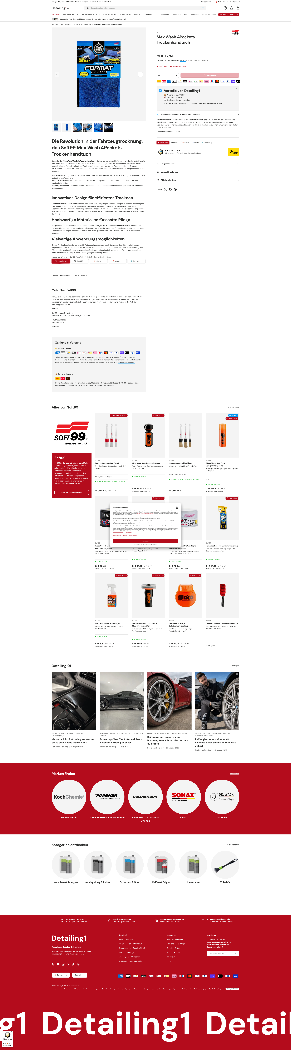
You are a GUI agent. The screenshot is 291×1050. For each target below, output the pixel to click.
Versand (183, 60)
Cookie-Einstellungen (216, 989)
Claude (186, 142)
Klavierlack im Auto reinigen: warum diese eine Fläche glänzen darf (73, 741)
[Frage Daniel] (225, 7)
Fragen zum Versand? (105, 385)
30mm (110, 477)
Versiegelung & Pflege (176, 944)
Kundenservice (207, 2)
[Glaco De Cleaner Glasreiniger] (111, 595)
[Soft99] (72, 433)
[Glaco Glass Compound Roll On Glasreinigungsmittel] (148, 595)
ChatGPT (176, 142)
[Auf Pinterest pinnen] (175, 189)
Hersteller (56, 14)
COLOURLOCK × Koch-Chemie (145, 819)
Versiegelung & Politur (91, 14)
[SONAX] (183, 797)
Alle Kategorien (57, 24)
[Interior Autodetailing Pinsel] (185, 435)
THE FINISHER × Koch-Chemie (107, 817)
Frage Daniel (164, 142)
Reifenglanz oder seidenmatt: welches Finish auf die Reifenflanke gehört (215, 743)
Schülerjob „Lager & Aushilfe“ (130, 961)
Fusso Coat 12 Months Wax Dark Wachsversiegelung (108, 547)
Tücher (75, 24)
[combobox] (145, 8)
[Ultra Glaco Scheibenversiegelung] (148, 435)
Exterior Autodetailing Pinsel (107, 463)
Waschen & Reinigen (71, 14)
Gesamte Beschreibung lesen (168, 132)
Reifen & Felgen (124, 14)
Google (196, 142)
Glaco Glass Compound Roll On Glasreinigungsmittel (144, 624)
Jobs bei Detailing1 (126, 952)
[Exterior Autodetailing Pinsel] (111, 435)
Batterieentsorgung (200, 989)
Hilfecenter (77, 989)
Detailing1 (60, 986)
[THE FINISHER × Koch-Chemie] (107, 797)
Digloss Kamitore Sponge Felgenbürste (222, 623)
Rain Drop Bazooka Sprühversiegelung (222, 546)
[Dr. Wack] (222, 797)
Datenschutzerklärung (141, 989)
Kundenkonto (87, 989)
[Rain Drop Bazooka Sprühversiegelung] (222, 518)
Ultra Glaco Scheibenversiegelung (146, 463)
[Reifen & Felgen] (161, 865)
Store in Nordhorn (126, 939)
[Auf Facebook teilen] (170, 189)
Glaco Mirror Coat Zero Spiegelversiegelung (215, 464)
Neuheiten (165, 14)
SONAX (183, 817)
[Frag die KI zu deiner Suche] (202, 8)
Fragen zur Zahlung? (126, 362)
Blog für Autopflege (191, 14)
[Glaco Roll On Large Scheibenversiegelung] (185, 595)
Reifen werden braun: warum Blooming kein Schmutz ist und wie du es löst (167, 740)
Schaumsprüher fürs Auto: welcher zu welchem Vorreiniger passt (121, 741)
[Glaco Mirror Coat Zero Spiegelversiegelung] (222, 435)
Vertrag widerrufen (232, 989)
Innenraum (138, 14)
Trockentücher (86, 24)
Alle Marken (234, 774)
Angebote (177, 14)
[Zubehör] (225, 865)
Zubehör (148, 14)
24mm (102, 477)
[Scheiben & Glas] (129, 865)
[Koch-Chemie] (69, 797)
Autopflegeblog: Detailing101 (130, 944)
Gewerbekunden (209, 14)
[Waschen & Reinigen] (66, 865)
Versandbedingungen (124, 989)
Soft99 (159, 32)
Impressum (55, 989)
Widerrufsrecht (155, 989)
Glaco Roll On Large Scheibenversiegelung (178, 624)
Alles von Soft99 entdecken (71, 492)
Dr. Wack (222, 817)
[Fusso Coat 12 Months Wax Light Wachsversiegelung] (185, 518)
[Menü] (11, 1032)
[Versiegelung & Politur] (98, 865)
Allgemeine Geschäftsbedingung (105, 989)
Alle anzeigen (233, 407)
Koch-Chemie (69, 817)
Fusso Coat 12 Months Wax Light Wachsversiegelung (182, 547)
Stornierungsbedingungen (171, 989)
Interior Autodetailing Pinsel (180, 463)
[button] (237, 7)
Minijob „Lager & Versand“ (129, 957)
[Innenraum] (193, 865)
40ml (207, 479)
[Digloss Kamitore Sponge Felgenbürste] (222, 595)
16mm (97, 477)
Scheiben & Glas (109, 14)
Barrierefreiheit (186, 989)
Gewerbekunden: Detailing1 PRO (132, 948)
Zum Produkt (100, 2)
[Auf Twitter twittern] (165, 189)
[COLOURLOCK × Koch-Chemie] (145, 797)
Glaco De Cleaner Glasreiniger (107, 623)
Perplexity (207, 142)
